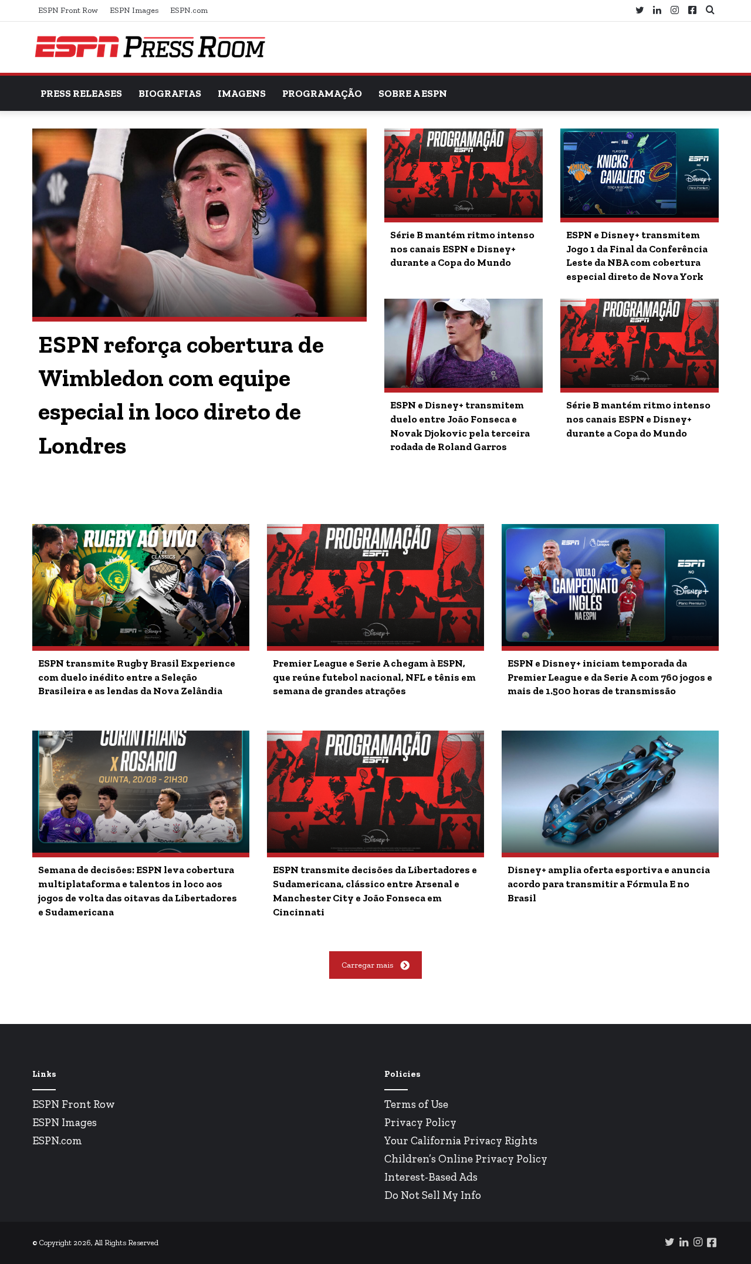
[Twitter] (639, 10)
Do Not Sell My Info (432, 1195)
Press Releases (81, 93)
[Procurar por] (710, 10)
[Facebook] (692, 10)
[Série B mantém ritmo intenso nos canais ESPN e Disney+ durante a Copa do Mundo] (463, 173)
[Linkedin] (657, 10)
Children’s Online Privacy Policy (465, 1158)
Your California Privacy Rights (460, 1140)
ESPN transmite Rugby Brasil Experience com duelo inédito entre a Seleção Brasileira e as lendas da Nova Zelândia (136, 677)
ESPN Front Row (68, 10)
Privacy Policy (420, 1122)
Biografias (169, 93)
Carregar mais (367, 965)
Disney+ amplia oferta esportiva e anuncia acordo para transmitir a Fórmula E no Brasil (609, 884)
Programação (322, 93)
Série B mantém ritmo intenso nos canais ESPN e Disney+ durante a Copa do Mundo (462, 249)
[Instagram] (675, 10)
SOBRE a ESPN (412, 93)
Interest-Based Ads (431, 1177)
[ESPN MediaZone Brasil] (149, 47)
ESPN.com (189, 10)
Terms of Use (416, 1104)
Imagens (242, 93)
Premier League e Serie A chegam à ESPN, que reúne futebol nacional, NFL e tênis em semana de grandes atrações (374, 677)
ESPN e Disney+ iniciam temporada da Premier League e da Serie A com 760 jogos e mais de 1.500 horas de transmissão (610, 677)
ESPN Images (134, 10)
